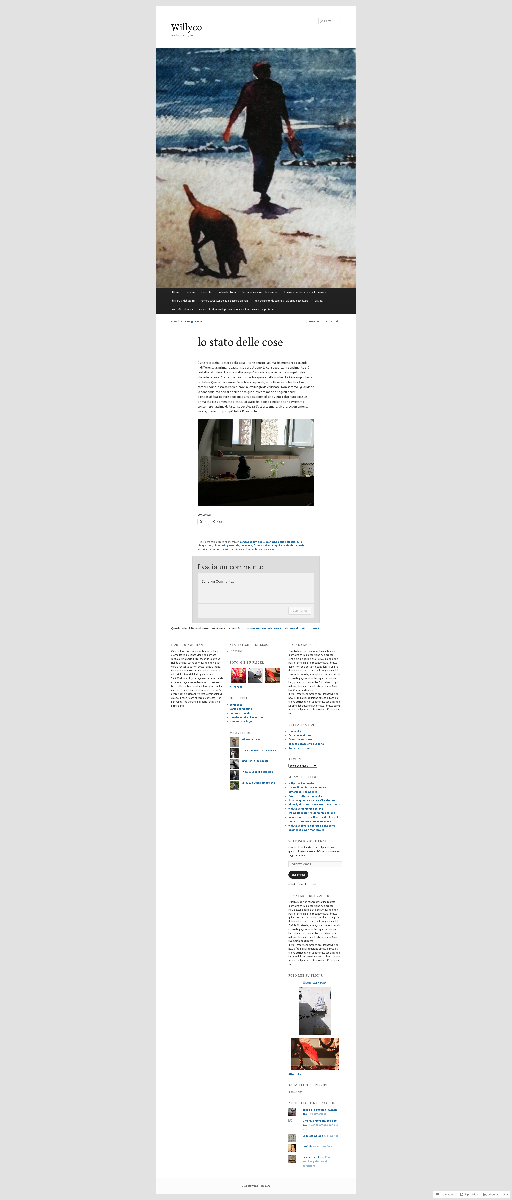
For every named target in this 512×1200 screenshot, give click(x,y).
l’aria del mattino (241, 708)
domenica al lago (241, 721)
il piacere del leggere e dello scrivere (305, 292)
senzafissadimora (182, 309)
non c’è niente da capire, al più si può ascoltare (281, 300)
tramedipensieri (251, 750)
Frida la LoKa (249, 772)
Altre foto (236, 687)
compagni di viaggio (252, 542)
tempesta (236, 704)
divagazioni (205, 545)
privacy (319, 300)
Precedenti (314, 321)
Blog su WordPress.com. (256, 1186)
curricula (206, 292)
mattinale (287, 545)
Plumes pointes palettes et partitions (318, 1161)
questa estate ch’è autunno (247, 717)
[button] (256, 462)
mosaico (203, 549)
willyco (229, 549)
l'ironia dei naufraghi (266, 545)
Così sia (307, 1146)
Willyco (186, 27)
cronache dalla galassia (280, 542)
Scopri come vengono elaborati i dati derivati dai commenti (278, 628)
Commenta (300, 610)
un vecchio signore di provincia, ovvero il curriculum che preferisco (237, 309)
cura (299, 542)
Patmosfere (324, 1146)
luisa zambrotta (298, 817)
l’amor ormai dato (241, 713)
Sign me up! (298, 874)
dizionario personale (226, 545)
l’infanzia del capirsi (183, 300)
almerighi (247, 761)
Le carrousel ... (311, 1157)
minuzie (300, 545)
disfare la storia (227, 292)
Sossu (244, 782)
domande (246, 545)
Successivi (333, 321)
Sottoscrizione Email (308, 841)
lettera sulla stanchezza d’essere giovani (224, 300)
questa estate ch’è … (265, 782)
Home (175, 292)
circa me (190, 292)
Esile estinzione (312, 1135)
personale (215, 549)
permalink (254, 549)
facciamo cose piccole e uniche (259, 292)
